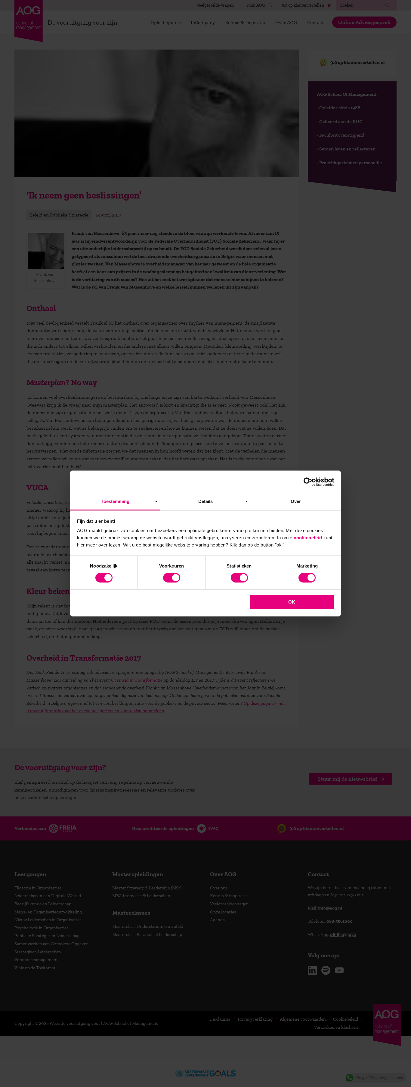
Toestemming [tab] (115, 501)
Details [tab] (205, 501)
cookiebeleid (308, 537)
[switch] (171, 578)
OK (291, 601)
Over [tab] (296, 501)
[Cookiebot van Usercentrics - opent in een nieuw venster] (308, 481)
